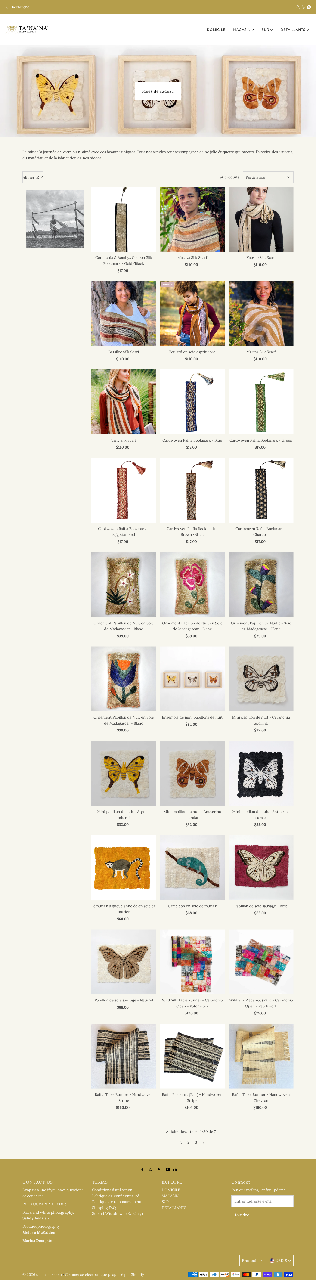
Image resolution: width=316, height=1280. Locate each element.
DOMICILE (216, 30)
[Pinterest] (159, 1169)
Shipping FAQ (104, 1207)
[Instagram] (150, 1169)
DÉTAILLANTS (293, 30)
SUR (266, 30)
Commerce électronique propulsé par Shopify (104, 1274)
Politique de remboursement (117, 1201)
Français (250, 1260)
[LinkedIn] (175, 1169)
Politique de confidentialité (115, 1195)
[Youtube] (168, 1169)
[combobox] (80, 7)
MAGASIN (242, 30)
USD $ (281, 1260)
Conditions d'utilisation (112, 1189)
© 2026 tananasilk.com (42, 1274)
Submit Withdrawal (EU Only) (117, 1213)
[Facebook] (142, 1169)
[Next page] (203, 1142)
